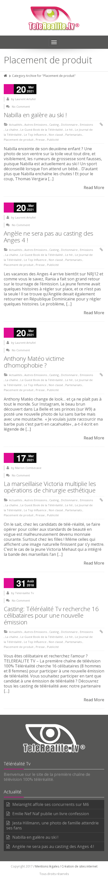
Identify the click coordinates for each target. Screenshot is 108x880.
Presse (40, 139)
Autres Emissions (35, 124)
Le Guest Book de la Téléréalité (41, 129)
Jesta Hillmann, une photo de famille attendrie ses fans (52, 825)
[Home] (6, 76)
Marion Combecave (28, 468)
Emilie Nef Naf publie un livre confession (50, 813)
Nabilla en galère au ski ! (35, 115)
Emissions (86, 124)
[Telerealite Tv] (54, 18)
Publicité (53, 139)
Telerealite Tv (24, 593)
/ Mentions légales (46, 866)
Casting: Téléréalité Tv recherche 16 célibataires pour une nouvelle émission (51, 615)
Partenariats (73, 134)
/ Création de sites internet (78, 866)
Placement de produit (18, 139)
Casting (54, 124)
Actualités (15, 124)
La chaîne (11, 129)
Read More (94, 187)
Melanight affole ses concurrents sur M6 (50, 804)
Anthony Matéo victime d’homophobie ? (34, 361)
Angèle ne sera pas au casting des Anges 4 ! (48, 236)
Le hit (69, 129)
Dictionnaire (69, 124)
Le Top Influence (35, 134)
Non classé (56, 134)
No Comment (21, 106)
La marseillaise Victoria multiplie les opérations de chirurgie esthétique (50, 486)
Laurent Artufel (25, 99)
